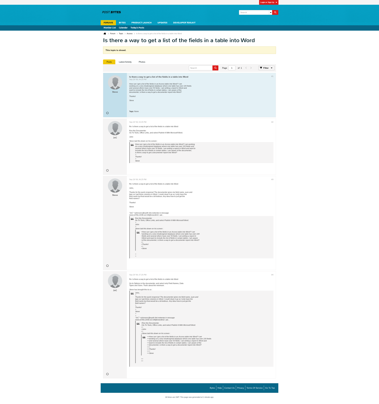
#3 (272, 179)
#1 (272, 76)
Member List (110, 27)
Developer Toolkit (184, 22)
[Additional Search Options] (270, 12)
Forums (108, 22)
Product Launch (141, 22)
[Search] (275, 12)
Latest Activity (125, 62)
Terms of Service (254, 388)
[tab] (109, 61)
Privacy (240, 388)
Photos (142, 62)
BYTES (122, 22)
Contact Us (229, 388)
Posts (109, 62)
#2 (272, 122)
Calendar (123, 27)
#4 (272, 275)
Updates (162, 22)
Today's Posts (137, 27)
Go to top (270, 388)
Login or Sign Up (267, 2)
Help (219, 388)
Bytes (212, 388)
